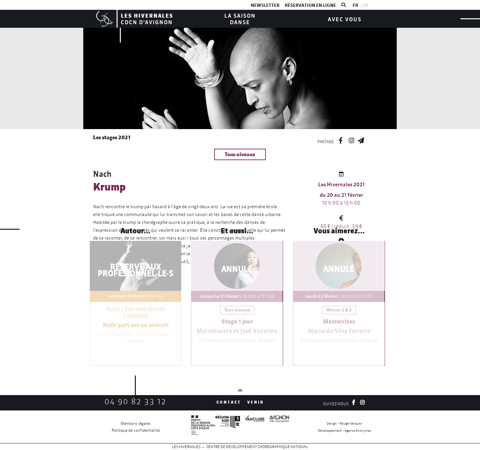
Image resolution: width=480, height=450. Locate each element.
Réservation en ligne (310, 5)
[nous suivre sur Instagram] (351, 139)
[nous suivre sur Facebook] (340, 139)
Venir (255, 402)
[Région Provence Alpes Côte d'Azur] (228, 426)
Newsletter (265, 5)
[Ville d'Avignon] (276, 426)
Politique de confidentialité (136, 430)
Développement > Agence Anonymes (344, 430)
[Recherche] (343, 5)
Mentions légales (135, 423)
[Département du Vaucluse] (252, 426)
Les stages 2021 (112, 137)
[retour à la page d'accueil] (103, 19)
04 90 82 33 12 (135, 401)
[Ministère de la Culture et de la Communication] (203, 426)
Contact (228, 402)
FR (355, 5)
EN (365, 5)
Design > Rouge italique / (344, 423)
